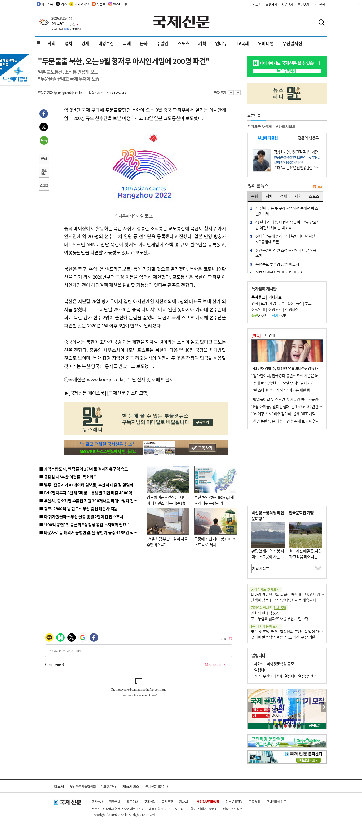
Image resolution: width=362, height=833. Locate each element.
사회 (52, 43)
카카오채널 (81, 4)
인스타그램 (120, 4)
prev (250, 707)
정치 (69, 43)
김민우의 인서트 (268, 607)
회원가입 (271, 4)
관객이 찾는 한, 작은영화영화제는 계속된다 (283, 599)
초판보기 (303, 4)
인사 (254, 303)
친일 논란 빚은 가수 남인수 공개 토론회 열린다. (288, 421)
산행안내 (258, 309)
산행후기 (275, 309)
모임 (264, 303)
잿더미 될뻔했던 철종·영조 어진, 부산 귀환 (283, 637)
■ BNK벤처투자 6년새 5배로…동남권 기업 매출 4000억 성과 (89, 492)
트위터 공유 (44, 128)
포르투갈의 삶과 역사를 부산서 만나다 (279, 618)
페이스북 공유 (44, 114)
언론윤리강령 (234, 801)
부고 (308, 303)
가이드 (259, 315)
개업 (272, 303)
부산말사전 (292, 43)
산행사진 (291, 309)
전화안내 (115, 801)
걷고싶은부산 (109, 786)
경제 (85, 43)
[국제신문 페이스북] (87, 392)
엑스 (64, 4)
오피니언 (265, 43)
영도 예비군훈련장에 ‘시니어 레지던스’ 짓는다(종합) (166, 500)
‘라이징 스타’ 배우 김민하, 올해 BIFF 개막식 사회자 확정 (295, 413)
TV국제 (242, 43)
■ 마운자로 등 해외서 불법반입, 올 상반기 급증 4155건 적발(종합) (93, 532)
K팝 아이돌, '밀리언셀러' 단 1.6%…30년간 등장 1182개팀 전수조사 (304, 406)
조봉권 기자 (45, 92)
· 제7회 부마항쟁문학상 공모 (272, 663)
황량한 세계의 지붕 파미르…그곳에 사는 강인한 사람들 (267, 556)
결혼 (281, 303)
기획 (202, 43)
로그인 (257, 4)
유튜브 (101, 4)
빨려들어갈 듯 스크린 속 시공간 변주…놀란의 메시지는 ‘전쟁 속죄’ (303, 399)
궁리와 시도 (265, 589)
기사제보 (185, 801)
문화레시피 (265, 626)
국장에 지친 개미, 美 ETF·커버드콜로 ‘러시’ (215, 542)
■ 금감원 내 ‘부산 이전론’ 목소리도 (68, 477)
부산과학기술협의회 (83, 786)
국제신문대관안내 (156, 786)
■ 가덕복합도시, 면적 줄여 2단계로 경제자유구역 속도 (83, 469)
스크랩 (44, 186)
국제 (127, 43)
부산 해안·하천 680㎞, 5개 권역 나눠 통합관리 (214, 500)
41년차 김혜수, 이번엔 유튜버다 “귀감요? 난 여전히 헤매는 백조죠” (304, 368)
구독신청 (319, 4)
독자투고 (167, 801)
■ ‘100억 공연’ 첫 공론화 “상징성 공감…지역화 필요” (84, 524)
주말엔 (162, 43)
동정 (299, 303)
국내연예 (263, 335)
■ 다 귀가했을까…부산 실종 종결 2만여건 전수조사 (81, 516)
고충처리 (254, 801)
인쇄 (44, 159)
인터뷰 (221, 43)
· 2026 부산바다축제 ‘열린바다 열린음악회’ (283, 676)
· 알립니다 (259, 669)
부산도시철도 (285, 127)
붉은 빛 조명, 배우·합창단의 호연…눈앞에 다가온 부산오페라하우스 (302, 631)
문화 (144, 43)
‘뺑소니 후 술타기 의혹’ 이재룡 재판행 (281, 390)
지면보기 (287, 4)
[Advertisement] (287, 468)
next (323, 707)
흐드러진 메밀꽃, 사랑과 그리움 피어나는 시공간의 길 (305, 556)
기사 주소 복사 (44, 173)
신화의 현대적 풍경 (265, 612)
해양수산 (106, 43)
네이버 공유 (44, 141)
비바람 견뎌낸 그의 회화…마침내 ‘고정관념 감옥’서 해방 (293, 594)
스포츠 (183, 43)
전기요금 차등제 (259, 127)
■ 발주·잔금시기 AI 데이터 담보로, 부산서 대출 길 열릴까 (86, 485)
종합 (254, 196)
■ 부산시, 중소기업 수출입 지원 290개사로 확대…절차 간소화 (90, 500)
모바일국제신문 (276, 801)
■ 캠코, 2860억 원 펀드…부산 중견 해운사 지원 (78, 508)
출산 (290, 303)
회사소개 (97, 801)
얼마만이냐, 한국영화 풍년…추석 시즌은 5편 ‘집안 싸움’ (295, 375)
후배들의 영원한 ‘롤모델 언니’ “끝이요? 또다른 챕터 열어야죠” (300, 383)
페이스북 (47, 4)
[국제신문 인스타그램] (128, 392)
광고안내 (132, 801)
